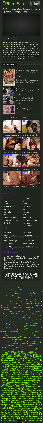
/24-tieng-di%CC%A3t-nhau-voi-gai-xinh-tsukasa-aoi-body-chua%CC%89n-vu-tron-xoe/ (21, 326)
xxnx (24, 215)
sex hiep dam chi (10, 396)
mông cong (10, 44)
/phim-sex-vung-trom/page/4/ (25, 364)
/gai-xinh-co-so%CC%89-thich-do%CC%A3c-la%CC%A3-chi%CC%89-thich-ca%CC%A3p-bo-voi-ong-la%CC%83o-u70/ (21, 356)
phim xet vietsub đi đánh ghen (14, 348)
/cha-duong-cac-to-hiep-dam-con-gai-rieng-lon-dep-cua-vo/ (21, 288)
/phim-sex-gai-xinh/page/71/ (21, 318)
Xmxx (25, 201)
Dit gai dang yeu (27, 400)
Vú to (6, 204)
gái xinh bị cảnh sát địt (19, 300)
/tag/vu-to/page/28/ (29, 410)
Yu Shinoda (8, 243)
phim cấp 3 (8, 212)
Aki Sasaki (8, 232)
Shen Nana (27, 232)
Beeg (6, 198)
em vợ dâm (30, 296)
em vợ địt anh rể (34, 300)
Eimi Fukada (9, 249)
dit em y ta (8, 316)
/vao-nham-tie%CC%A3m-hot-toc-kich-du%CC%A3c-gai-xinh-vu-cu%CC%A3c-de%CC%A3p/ (20, 384)
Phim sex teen (9, 206)
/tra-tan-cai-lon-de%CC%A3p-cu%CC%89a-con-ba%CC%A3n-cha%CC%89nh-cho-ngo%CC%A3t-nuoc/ (20, 352)
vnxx (6, 215)
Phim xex (26, 206)
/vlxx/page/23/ (26, 310)
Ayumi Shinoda (28, 241)
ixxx (24, 209)
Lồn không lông (10, 217)
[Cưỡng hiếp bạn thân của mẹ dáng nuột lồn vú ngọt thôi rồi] (9, 100)
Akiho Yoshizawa (10, 238)
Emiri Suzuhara (29, 246)
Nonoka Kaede (28, 243)
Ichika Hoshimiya (10, 241)
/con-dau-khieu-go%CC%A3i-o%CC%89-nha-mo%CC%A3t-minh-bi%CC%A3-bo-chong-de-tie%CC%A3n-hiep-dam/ (21, 308)
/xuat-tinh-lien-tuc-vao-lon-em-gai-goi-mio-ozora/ (26, 292)
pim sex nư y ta (28, 360)
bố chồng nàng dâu (30, 220)
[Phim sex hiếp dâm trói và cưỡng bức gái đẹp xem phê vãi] (9, 91)
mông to (26, 198)
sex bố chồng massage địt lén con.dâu (15, 372)
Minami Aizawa (10, 235)
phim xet (7, 209)
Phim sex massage (11, 220)
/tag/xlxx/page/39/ (11, 368)
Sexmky (37, 400)
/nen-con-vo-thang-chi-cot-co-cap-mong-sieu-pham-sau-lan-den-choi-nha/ (21, 412)
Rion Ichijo (8, 246)
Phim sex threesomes (27, 224)
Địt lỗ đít (7, 223)
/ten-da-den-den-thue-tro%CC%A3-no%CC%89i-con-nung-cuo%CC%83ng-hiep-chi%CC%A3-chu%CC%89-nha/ (22, 304)
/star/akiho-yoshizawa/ (12, 328)
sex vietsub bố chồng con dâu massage (16, 382)
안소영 (18, 360)
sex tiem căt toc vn (7, 364)
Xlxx (5, 201)
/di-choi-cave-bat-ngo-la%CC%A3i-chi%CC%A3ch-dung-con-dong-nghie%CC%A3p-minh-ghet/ (21, 332)
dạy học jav (4, 302)
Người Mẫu (27, 217)
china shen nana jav (32, 388)
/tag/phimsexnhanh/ (17, 378)
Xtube (25, 204)
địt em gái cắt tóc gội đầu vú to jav (30, 342)
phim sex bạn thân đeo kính (23, 316)
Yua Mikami (27, 238)
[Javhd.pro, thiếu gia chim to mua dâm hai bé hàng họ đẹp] (9, 109)
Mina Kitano (27, 235)
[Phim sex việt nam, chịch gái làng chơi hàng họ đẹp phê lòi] (9, 82)
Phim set (26, 212)
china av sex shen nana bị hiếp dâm (13, 402)
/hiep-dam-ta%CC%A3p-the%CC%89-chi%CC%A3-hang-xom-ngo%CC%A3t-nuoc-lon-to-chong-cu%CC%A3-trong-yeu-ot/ (21, 346)
